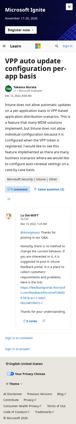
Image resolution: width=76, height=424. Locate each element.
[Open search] (57, 46)
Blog (60, 394)
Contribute (11, 400)
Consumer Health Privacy (21, 406)
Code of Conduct (15, 412)
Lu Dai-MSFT (29, 215)
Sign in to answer (17, 349)
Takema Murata (25, 87)
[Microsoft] (38, 46)
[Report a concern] (8, 199)
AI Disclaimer (12, 394)
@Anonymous (30, 232)
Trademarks (43, 412)
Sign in (68, 46)
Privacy (29, 400)
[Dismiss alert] (69, 6)
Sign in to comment (19, 338)
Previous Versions (39, 394)
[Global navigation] (4, 46)
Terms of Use (56, 406)
